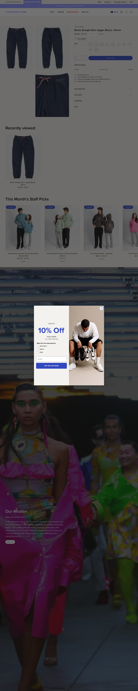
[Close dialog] (101, 308)
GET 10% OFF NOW (51, 366)
